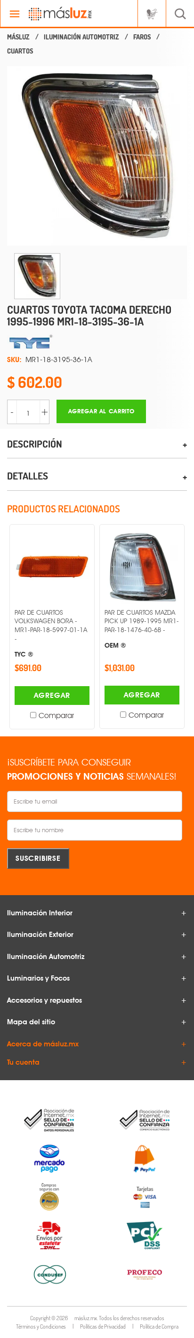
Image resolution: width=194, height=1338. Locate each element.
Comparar (56, 715)
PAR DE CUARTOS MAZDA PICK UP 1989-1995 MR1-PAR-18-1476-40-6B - (142, 629)
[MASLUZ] (18, 37)
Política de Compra (159, 1326)
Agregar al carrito (101, 411)
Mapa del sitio (31, 1022)
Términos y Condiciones (41, 1326)
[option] (97, 156)
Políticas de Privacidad (103, 1326)
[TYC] (97, 342)
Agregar (52, 695)
